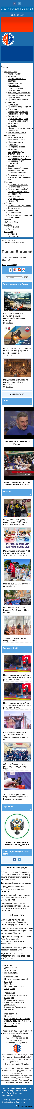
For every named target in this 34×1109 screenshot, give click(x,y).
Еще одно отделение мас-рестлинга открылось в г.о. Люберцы (13, 889)
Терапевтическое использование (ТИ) (17, 171)
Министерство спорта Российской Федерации (17, 843)
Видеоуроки (13, 236)
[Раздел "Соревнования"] (30, 286)
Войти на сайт (17, 15)
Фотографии (13, 227)
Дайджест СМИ (11, 222)
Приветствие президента (19, 107)
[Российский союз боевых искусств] (19, 271)
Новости (8, 220)
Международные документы (15, 143)
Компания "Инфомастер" (12, 1094)
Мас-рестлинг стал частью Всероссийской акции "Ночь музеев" (16, 610)
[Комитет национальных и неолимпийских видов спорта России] (23, 271)
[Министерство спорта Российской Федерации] (10, 271)
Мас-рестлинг (10, 71)
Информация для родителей (16, 162)
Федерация (9, 102)
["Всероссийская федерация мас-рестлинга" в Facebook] (15, 4)
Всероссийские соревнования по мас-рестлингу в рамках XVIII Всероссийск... (17, 350)
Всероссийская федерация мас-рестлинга (19, 1081)
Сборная (8, 203)
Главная (4, 67)
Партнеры (12, 125)
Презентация (14, 97)
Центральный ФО (16, 198)
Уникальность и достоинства (15, 84)
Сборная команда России (19, 206)
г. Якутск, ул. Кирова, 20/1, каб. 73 (17, 1057)
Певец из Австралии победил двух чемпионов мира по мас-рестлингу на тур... (17, 677)
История (12, 76)
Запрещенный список (18, 168)
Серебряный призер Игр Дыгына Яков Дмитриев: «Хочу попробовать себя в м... (15, 735)
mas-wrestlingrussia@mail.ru (17, 1041)
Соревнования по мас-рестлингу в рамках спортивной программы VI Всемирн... (15, 317)
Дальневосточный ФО (18, 184)
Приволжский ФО (16, 187)
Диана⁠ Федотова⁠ (17, 1102)
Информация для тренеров (20, 156)
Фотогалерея (10, 970)
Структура (12, 109)
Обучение (8, 231)
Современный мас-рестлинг (17, 1018)
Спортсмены (14, 208)
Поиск (26, 277)
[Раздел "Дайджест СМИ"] (30, 650)
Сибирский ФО (15, 194)
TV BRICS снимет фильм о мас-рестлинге (15, 639)
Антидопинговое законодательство (16, 138)
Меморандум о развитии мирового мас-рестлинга (19, 94)
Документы (13, 116)
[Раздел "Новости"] (30, 494)
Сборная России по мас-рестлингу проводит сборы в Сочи (16, 766)
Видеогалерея (10, 972)
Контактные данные (17, 133)
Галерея (8, 224)
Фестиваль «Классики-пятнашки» (16, 883)
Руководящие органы (18, 111)
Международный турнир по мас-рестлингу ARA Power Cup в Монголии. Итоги (15, 521)
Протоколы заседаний (18, 118)
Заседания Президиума (15, 1007)
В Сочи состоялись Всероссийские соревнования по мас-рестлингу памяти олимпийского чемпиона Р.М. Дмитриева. (17, 875)
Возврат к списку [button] (9, 264)
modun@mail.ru (22, 1064)
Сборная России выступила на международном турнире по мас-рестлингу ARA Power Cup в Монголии (16, 907)
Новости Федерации (17, 867)
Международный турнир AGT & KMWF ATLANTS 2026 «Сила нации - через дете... (16, 553)
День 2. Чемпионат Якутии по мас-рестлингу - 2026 (17, 483)
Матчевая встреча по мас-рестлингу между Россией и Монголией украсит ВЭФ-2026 (14, 922)
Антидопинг (13, 123)
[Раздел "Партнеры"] (30, 809)
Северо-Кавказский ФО (18, 191)
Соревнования (11, 210)
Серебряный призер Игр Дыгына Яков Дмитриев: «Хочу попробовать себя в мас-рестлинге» (16, 940)
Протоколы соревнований (20, 215)
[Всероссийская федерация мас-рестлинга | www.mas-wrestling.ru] (8, 46)
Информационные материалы (16, 148)
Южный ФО (13, 201)
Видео (11, 165)
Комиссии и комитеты (18, 114)
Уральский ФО (14, 196)
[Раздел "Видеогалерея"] (30, 403)
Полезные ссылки (16, 175)
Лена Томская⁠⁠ (23, 1099)
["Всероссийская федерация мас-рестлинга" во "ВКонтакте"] (19, 4)
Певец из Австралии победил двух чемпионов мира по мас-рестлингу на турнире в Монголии (17, 930)
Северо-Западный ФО (18, 189)
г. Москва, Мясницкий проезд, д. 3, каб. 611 (17, 1034)
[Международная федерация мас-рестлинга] (15, 271)
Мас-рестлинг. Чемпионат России (17, 443)
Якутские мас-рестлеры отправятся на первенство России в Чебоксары (15, 796)
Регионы (8, 182)
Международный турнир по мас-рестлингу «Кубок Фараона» (15, 382)
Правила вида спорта (18, 100)
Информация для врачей (19, 158)
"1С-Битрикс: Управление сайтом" (16, 1089)
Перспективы (14, 90)
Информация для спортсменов (16, 152)
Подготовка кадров (17, 88)
